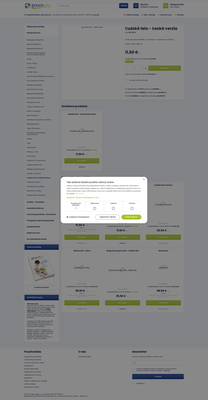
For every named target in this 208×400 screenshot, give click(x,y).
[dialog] (104, 200)
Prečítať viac (79, 193)
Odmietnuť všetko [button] (108, 217)
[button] (104, 198)
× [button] (144, 179)
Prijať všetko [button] (131, 217)
